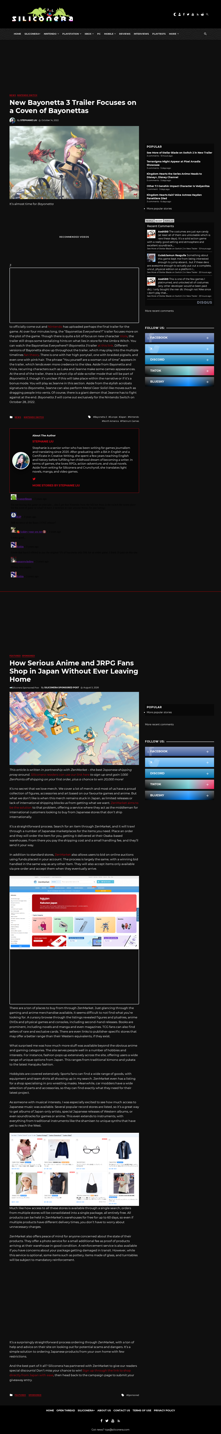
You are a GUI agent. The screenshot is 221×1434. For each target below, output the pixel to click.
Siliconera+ (32, 33)
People (149, 221)
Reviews (124, 33)
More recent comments (159, 310)
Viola (123, 336)
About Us (104, 1410)
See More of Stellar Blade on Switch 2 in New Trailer (179, 152)
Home (17, 33)
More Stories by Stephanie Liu (56, 485)
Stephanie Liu (28, 120)
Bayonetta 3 (100, 417)
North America (111, 421)
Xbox (88, 33)
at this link (105, 345)
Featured (15, 656)
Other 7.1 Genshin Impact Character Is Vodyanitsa (178, 186)
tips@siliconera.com (117, 1429)
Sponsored (28, 656)
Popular (169, 221)
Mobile (108, 33)
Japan (123, 417)
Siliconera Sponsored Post (61, 687)
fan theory (31, 355)
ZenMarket (63, 854)
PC (99, 33)
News (12, 95)
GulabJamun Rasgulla (172, 255)
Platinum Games (130, 421)
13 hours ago (205, 248)
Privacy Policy (164, 1410)
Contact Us (121, 1410)
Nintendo (50, 33)
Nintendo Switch (27, 95)
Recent (158, 221)
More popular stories (159, 208)
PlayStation (70, 33)
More (172, 33)
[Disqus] (74, 536)
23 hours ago (205, 296)
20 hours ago (205, 272)
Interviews (141, 33)
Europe (113, 417)
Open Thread (65, 1410)
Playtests (159, 33)
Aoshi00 (163, 231)
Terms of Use (142, 1410)
